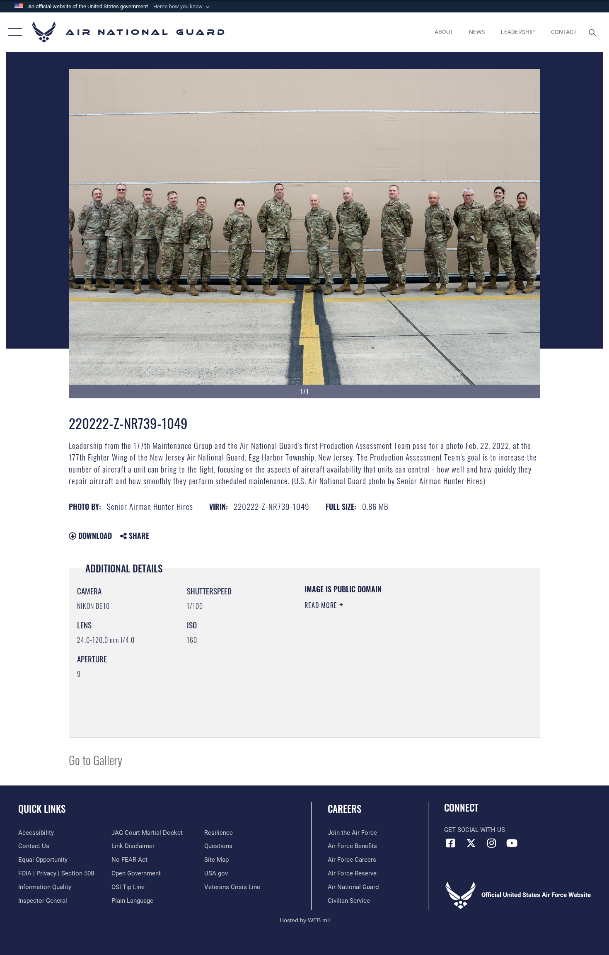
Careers (344, 809)
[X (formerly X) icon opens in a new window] (471, 843)
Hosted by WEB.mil (305, 920)
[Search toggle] (594, 32)
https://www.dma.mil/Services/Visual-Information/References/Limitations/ (401, 669)
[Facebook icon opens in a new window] (450, 843)
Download (94, 535)
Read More (321, 605)
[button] (182, 6)
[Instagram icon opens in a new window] (491, 843)
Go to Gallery (95, 759)
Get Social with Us (474, 830)
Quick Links (41, 809)
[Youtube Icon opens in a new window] (511, 843)
